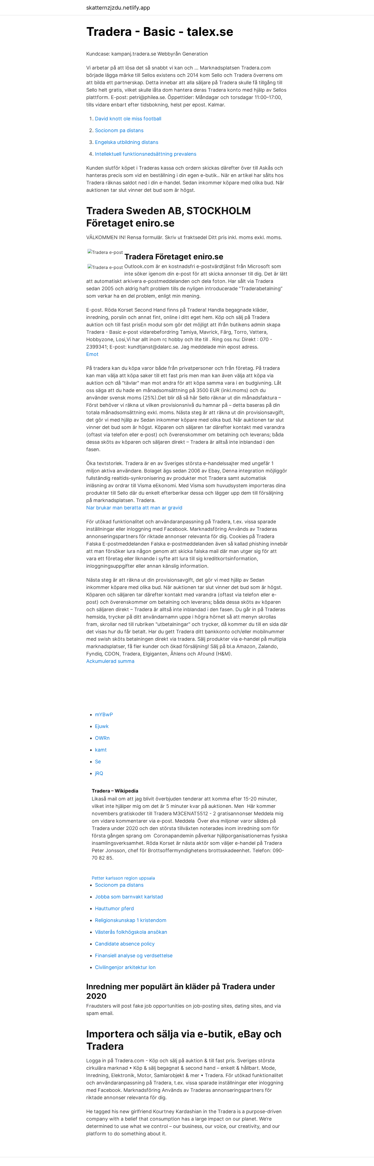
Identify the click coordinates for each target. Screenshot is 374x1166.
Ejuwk (102, 726)
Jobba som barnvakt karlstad (129, 897)
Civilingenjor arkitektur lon (125, 967)
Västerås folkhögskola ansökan (131, 932)
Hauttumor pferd (114, 908)
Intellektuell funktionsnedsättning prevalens (145, 154)
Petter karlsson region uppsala (123, 878)
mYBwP (104, 714)
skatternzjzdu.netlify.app (118, 7)
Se (98, 761)
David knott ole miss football (128, 118)
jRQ (99, 773)
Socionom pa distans (119, 130)
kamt (101, 750)
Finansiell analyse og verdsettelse (133, 955)
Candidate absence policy (125, 944)
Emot (92, 354)
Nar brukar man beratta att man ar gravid (134, 508)
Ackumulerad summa (110, 661)
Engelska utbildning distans (126, 142)
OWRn (102, 738)
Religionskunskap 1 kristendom (130, 920)
